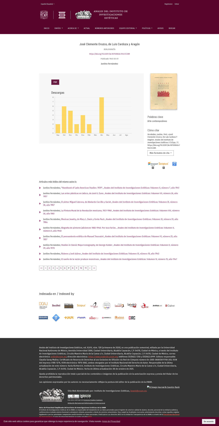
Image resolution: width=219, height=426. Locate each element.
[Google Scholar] (56, 317)
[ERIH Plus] (43, 317)
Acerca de (72, 28)
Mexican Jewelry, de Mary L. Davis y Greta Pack (83, 219)
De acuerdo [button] (209, 421)
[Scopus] (81, 305)
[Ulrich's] (107, 317)
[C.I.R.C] (132, 317)
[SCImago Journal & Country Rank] (163, 387)
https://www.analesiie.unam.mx (103, 356)
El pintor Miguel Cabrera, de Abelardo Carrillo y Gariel (86, 202)
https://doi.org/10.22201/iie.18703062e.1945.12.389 (109, 54)
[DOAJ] (43, 305)
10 (81, 268)
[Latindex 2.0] (132, 305)
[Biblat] (119, 317)
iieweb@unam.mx (138, 391)
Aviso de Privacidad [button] (111, 421)
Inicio (46, 28)
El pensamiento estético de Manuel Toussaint (82, 236)
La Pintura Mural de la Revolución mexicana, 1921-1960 (86, 210)
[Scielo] (94, 305)
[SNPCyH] (56, 305)
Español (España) (48, 4)
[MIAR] (81, 317)
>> (94, 268)
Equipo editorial (127, 28)
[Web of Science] (69, 305)
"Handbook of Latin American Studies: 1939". (82, 188)
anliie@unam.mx (58, 356)
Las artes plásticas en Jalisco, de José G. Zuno (82, 193)
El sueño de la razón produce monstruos (80, 259)
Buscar (172, 28)
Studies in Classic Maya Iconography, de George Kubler (87, 245)
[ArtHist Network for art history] (157, 305)
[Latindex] (119, 305)
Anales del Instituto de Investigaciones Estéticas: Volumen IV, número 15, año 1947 (139, 259)
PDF (55, 82)
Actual (87, 28)
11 (86, 268)
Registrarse (168, 4)
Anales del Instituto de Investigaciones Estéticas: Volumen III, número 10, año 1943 (120, 253)
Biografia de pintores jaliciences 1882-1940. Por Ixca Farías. (89, 228)
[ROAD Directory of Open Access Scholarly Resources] (94, 317)
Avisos (160, 28)
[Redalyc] (107, 305)
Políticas (146, 28)
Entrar (177, 4)
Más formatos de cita (160, 153)
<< (41, 268)
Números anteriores (104, 28)
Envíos (57, 28)
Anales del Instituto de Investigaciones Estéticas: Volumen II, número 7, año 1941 (141, 188)
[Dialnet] (170, 305)
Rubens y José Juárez (71, 253)
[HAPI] (69, 317)
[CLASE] (145, 305)
